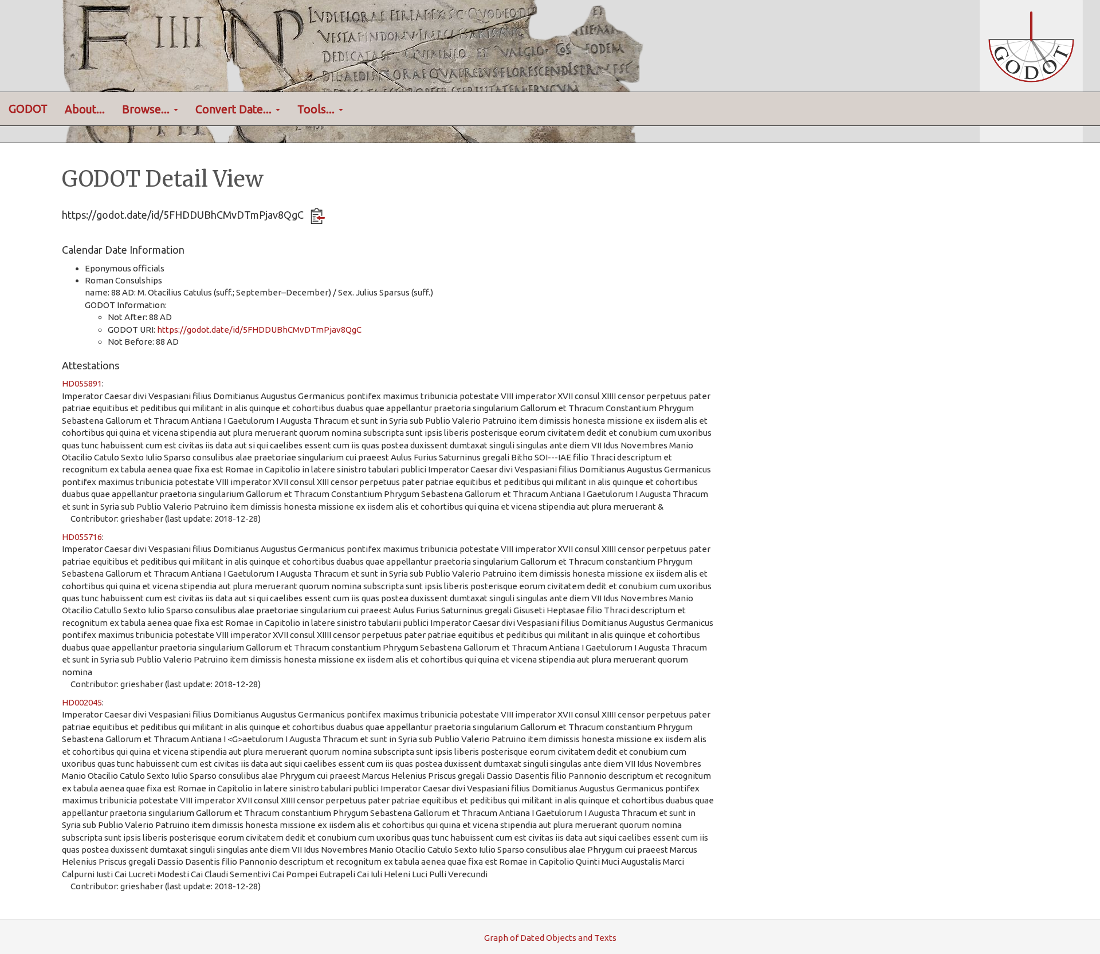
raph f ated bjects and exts (550, 938)
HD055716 (82, 537)
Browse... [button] (147, 109)
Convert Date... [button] (234, 109)
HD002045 (82, 702)
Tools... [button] (317, 109)
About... (85, 109)
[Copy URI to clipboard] (318, 216)
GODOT (28, 109)
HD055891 (82, 383)
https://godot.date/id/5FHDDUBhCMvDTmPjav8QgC (259, 329)
